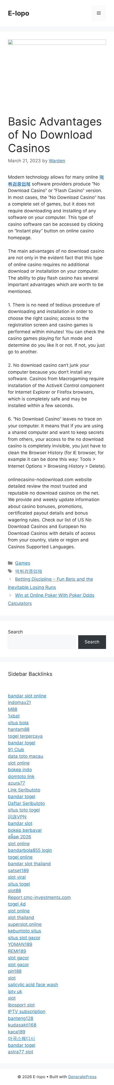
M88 (12, 709)
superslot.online (25, 924)
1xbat (14, 716)
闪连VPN (17, 816)
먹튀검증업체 (28, 571)
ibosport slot (21, 1005)
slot (12, 978)
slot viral (17, 877)
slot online (19, 763)
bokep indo (20, 769)
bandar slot (20, 823)
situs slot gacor (24, 937)
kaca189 (16, 1031)
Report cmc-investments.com (39, 897)
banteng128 (20, 1018)
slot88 (14, 890)
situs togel (19, 884)
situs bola (18, 722)
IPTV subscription (26, 1011)
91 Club (16, 749)
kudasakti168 (22, 1025)
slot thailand (21, 917)
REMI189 (17, 951)
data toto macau (25, 756)
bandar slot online (27, 695)
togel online (20, 857)
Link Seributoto (24, 790)
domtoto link (21, 776)
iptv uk (15, 991)
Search (15, 631)
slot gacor (18, 957)
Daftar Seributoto (26, 803)
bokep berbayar (25, 830)
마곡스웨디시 (21, 1038)
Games (22, 563)
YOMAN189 (20, 944)
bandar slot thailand (29, 863)
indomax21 (19, 702)
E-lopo (18, 13)
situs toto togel (24, 810)
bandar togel (21, 742)
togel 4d (17, 904)
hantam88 (18, 729)
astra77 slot (20, 1051)
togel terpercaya (25, 736)
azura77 (16, 783)
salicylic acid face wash (33, 984)
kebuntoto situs (24, 931)
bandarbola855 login (30, 850)
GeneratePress (82, 1076)
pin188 (14, 971)
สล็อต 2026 (19, 836)
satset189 (18, 870)
